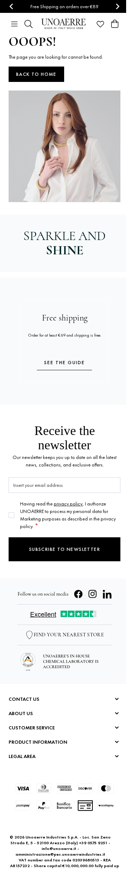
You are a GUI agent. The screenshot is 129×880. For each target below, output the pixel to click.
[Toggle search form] (28, 24)
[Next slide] (117, 7)
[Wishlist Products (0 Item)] (100, 24)
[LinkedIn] (107, 594)
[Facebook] (78, 594)
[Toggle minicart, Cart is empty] (114, 24)
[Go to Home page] (64, 24)
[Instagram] (93, 594)
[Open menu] (14, 24)
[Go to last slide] (12, 7)
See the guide (64, 362)
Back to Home (36, 74)
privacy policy (68, 503)
